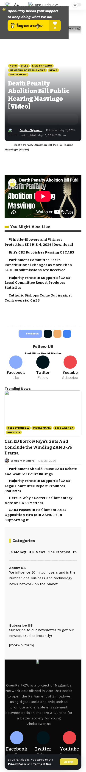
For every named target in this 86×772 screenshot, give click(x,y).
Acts (13, 65)
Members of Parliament (27, 70)
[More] (47, 119)
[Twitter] (43, 367)
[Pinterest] (24, 593)
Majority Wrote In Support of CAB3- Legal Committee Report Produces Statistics (38, 283)
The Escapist (59, 552)
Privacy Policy (17, 764)
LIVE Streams (42, 65)
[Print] (39, 119)
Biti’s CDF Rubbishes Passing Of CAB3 (41, 252)
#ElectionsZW (18, 428)
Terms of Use (42, 764)
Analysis (13, 432)
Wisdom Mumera (22, 460)
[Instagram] (30, 593)
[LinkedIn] (37, 593)
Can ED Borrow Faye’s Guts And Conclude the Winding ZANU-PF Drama (38, 447)
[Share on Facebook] (18, 119)
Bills (24, 65)
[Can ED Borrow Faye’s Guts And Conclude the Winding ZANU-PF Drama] (43, 413)
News (53, 70)
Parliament (18, 74)
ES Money (17, 552)
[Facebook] (16, 367)
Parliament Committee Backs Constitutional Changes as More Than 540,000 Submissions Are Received (38, 265)
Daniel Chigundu (31, 130)
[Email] (32, 119)
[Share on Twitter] (25, 119)
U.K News (37, 552)
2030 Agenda (64, 428)
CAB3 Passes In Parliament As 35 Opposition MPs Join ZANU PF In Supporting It (35, 515)
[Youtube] (70, 367)
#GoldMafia (42, 428)
